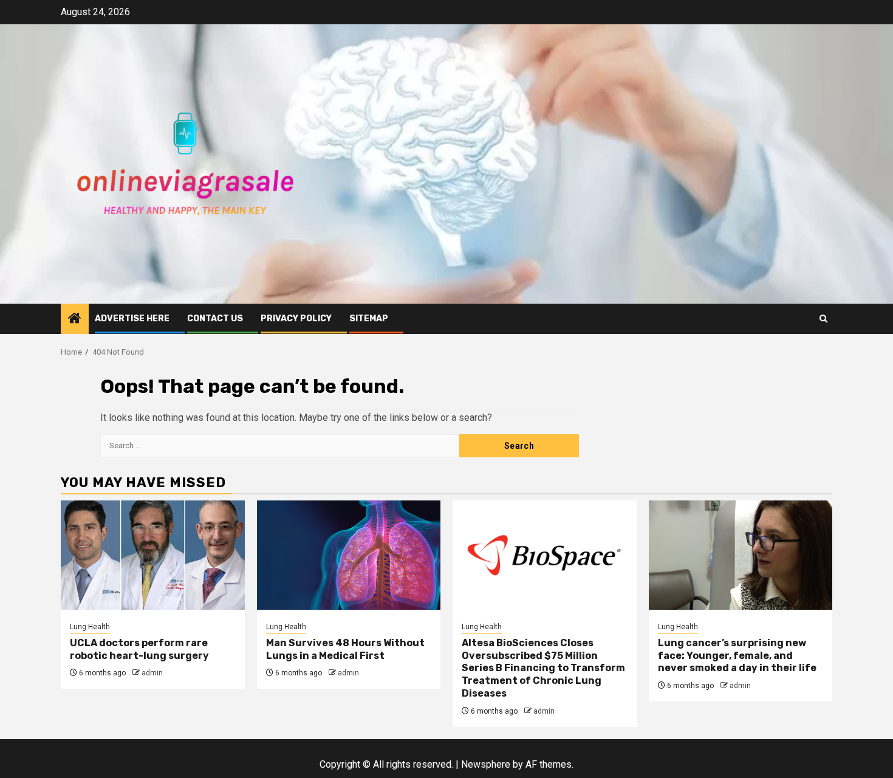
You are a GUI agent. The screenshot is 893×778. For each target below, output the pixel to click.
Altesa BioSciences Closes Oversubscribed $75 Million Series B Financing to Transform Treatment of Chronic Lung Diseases (543, 668)
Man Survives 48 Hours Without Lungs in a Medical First (345, 649)
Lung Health (90, 627)
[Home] (74, 319)
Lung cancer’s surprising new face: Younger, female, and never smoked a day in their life (737, 655)
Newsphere (485, 764)
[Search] (823, 318)
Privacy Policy (296, 318)
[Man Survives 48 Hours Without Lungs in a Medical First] (349, 555)
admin (152, 673)
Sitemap (368, 318)
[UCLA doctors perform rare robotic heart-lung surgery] (153, 555)
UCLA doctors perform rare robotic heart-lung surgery (139, 649)
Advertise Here (132, 318)
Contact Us (215, 318)
